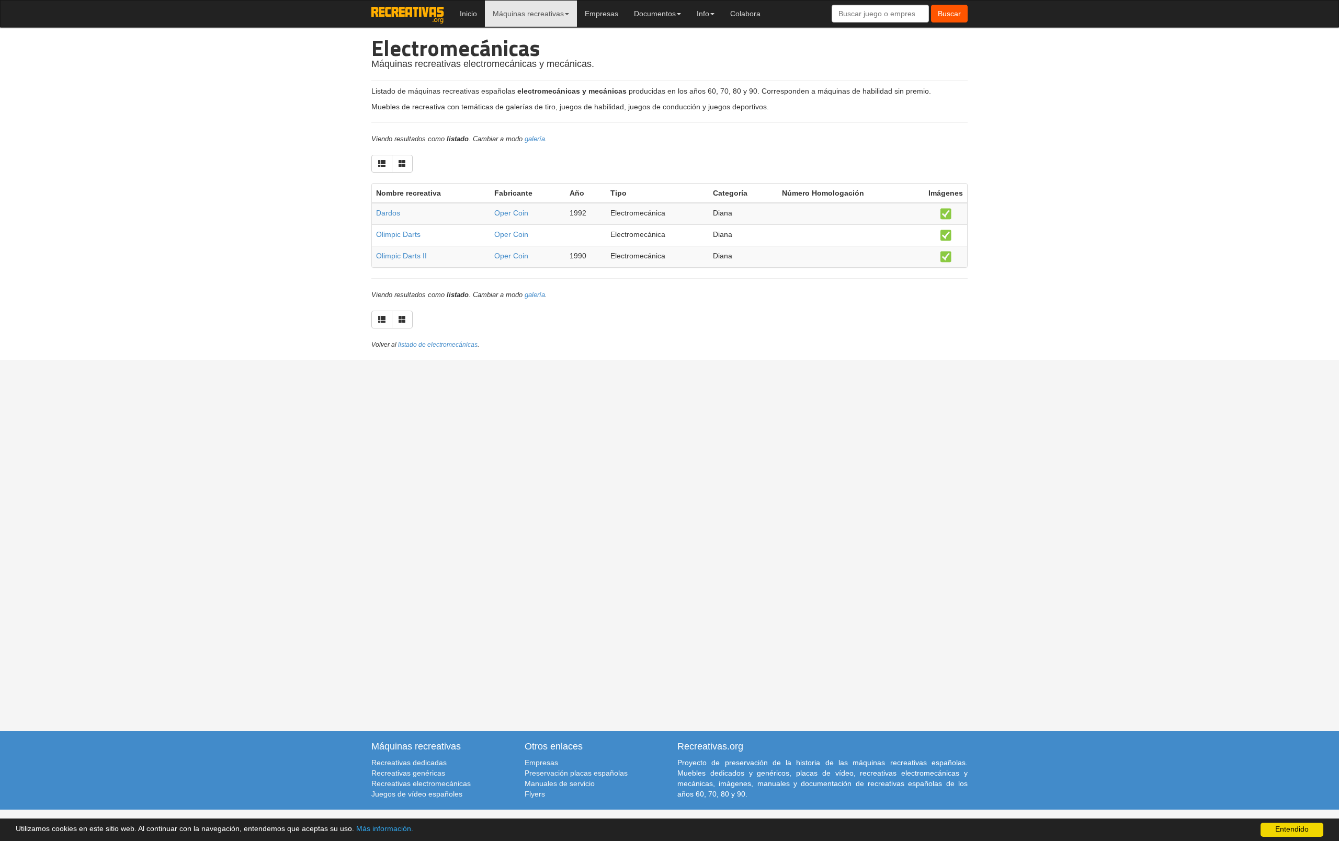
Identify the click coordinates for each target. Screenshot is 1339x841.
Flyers (535, 794)
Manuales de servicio (560, 783)
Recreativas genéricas (408, 773)
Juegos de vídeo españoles (416, 794)
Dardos (388, 213)
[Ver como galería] (402, 164)
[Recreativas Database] (408, 14)
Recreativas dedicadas (409, 762)
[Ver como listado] (381, 164)
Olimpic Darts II (401, 256)
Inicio (468, 13)
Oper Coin (511, 213)
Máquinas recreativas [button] (528, 13)
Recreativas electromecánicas (421, 783)
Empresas (601, 13)
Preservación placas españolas (576, 773)
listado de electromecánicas (438, 344)
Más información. (384, 829)
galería (535, 139)
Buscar (949, 13)
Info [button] (703, 13)
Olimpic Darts (398, 234)
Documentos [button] (655, 13)
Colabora (745, 13)
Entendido (1292, 829)
